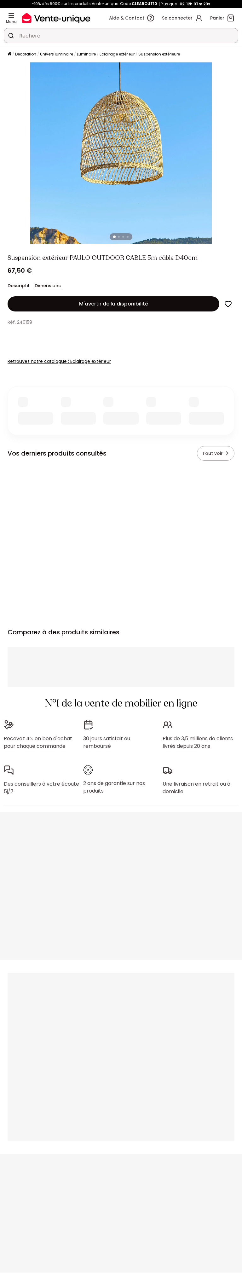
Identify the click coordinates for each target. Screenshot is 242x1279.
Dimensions (48, 285)
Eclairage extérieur (117, 54)
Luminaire (86, 54)
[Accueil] (9, 54)
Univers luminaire (56, 54)
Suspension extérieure (159, 54)
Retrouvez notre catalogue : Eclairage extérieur (59, 361)
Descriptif (19, 285)
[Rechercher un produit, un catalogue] (11, 36)
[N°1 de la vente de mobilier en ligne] (56, 18)
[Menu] (11, 15)
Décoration (25, 54)
